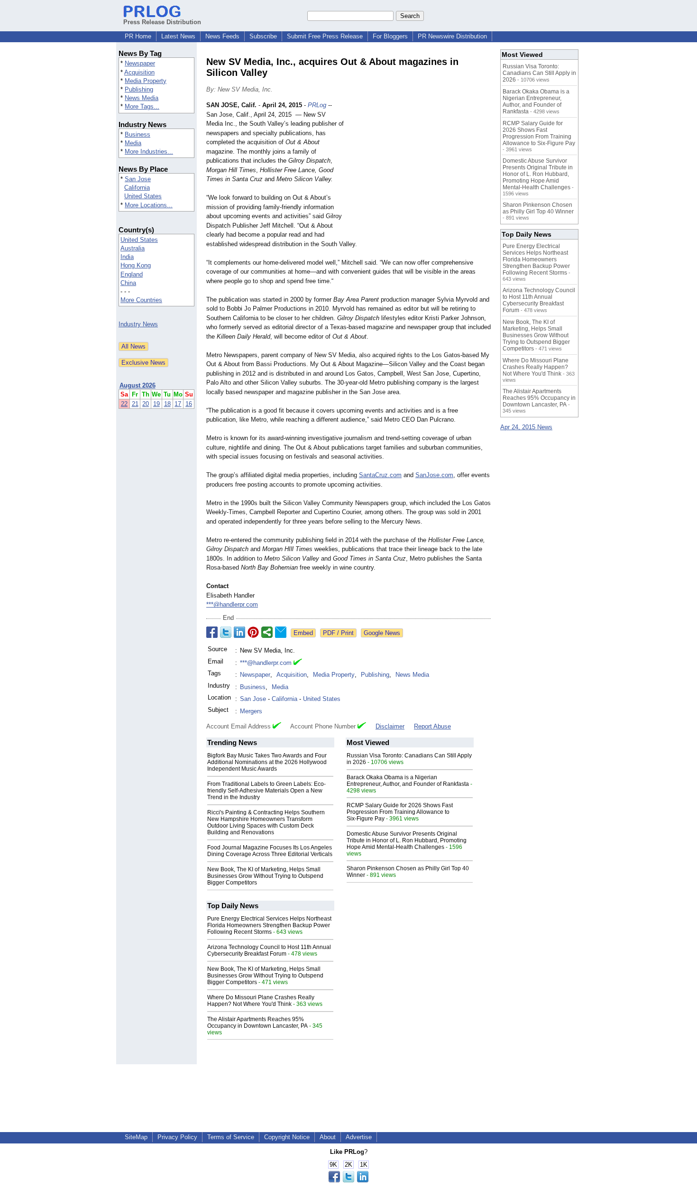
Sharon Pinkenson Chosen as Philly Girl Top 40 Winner (538, 208)
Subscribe (263, 36)
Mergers (251, 711)
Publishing (139, 89)
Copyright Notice (287, 1137)
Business (137, 134)
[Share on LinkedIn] (239, 632)
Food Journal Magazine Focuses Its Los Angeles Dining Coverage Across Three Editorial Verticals (269, 850)
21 (135, 403)
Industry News (138, 324)
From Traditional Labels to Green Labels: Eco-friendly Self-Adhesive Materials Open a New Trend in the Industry (266, 791)
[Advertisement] (419, 170)
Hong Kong (135, 265)
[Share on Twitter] (225, 632)
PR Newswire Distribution (452, 36)
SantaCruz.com (380, 475)
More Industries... (149, 151)
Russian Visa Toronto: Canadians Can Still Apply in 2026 (539, 73)
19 (156, 403)
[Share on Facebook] (212, 632)
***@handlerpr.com (232, 604)
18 (167, 403)
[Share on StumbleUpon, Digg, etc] (267, 632)
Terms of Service (230, 1137)
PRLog (317, 105)
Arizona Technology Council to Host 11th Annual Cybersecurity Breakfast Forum (269, 950)
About (328, 1137)
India (127, 256)
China (128, 282)
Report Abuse (432, 726)
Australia (132, 248)
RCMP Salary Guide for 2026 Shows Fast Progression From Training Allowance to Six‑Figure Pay (400, 812)
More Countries (141, 300)
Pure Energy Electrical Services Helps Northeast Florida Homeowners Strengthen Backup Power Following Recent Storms (269, 925)
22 (124, 403)
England (131, 274)
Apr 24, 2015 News (526, 427)
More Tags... (142, 106)
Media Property (145, 80)
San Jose (138, 179)
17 (177, 403)
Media (133, 143)
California (137, 187)
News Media (141, 97)
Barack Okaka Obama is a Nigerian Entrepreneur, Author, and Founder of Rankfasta (408, 780)
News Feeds (222, 36)
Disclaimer (390, 726)
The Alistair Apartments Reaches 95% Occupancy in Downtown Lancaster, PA (257, 1022)
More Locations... (149, 205)
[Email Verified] (297, 663)
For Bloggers (390, 36)
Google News (382, 632)
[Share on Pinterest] (253, 632)
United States (143, 196)
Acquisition (139, 72)
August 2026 (137, 385)
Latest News (178, 36)
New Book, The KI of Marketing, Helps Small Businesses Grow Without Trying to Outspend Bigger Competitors (265, 876)
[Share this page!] (348, 1180)
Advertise (359, 1137)
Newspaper (140, 63)
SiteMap (136, 1137)
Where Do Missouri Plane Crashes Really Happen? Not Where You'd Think (260, 1000)
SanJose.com (434, 475)
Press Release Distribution (162, 22)
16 (188, 403)
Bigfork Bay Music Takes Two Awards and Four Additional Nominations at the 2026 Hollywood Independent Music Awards (267, 762)
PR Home (138, 36)
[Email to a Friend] (280, 632)
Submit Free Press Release (325, 36)
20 (145, 403)
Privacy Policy (177, 1137)
